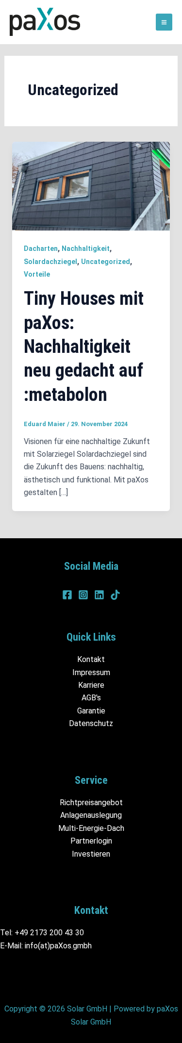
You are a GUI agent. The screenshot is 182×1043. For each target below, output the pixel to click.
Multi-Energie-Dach (91, 828)
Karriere (91, 685)
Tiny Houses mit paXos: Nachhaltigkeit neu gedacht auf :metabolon (84, 346)
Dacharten (41, 248)
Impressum (91, 672)
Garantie (91, 710)
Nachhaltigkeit (86, 248)
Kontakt (91, 659)
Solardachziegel (50, 261)
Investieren (91, 854)
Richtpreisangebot (91, 802)
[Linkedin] (99, 595)
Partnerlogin (91, 840)
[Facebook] (67, 595)
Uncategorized (105, 261)
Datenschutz (91, 723)
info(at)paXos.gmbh (58, 945)
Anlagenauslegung (91, 815)
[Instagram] (83, 595)
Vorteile (37, 274)
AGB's (91, 697)
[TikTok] (115, 595)
